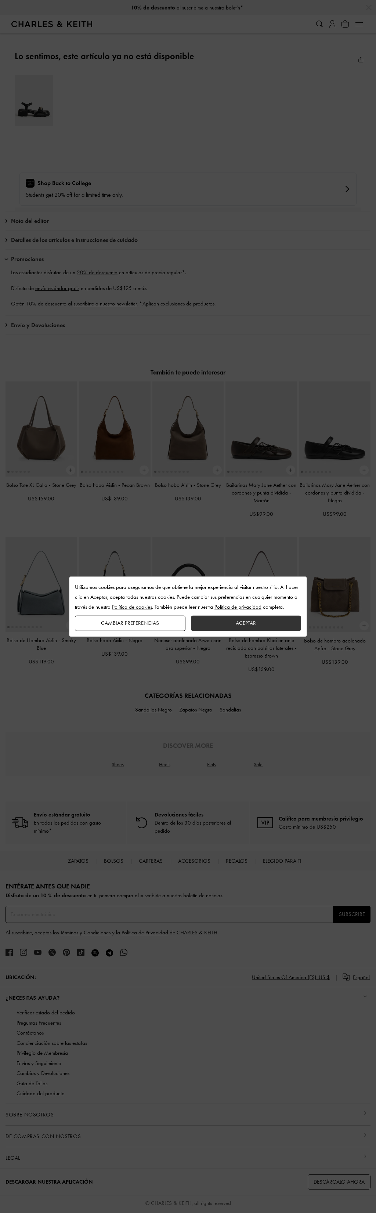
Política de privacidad (237, 607)
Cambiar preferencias (130, 623)
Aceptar (246, 623)
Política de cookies (132, 607)
